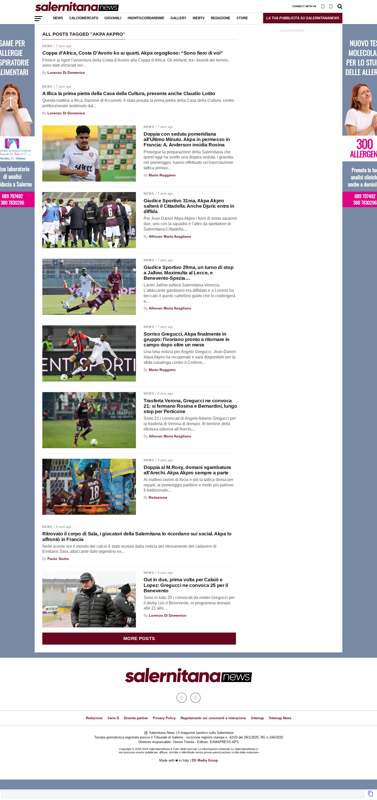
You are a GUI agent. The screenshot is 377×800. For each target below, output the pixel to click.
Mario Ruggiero (162, 175)
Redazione (220, 18)
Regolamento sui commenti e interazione (213, 718)
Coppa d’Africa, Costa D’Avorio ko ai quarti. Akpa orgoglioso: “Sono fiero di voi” (132, 53)
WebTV (199, 18)
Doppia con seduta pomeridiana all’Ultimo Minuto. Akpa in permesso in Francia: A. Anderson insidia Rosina (187, 139)
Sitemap (257, 718)
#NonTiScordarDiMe (145, 18)
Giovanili (112, 18)
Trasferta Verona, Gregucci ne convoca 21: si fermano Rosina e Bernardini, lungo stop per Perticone (190, 406)
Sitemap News (280, 718)
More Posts (139, 638)
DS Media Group (205, 760)
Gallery (178, 18)
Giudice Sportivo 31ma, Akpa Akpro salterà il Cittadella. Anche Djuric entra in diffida (189, 206)
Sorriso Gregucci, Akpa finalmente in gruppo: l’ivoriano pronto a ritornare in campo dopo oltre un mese (187, 339)
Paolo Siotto (58, 559)
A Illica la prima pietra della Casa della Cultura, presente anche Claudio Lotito (128, 93)
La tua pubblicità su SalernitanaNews (302, 18)
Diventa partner (136, 718)
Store (242, 18)
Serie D (113, 718)
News (58, 18)
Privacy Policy (164, 718)
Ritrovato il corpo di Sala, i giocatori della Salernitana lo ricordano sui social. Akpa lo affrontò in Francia (136, 536)
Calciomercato (83, 18)
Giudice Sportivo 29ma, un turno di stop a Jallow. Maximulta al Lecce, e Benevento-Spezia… (188, 273)
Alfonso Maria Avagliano (170, 236)
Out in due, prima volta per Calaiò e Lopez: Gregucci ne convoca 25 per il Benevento (186, 585)
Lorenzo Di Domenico (66, 73)
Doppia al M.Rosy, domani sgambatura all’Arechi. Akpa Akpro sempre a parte (187, 470)
